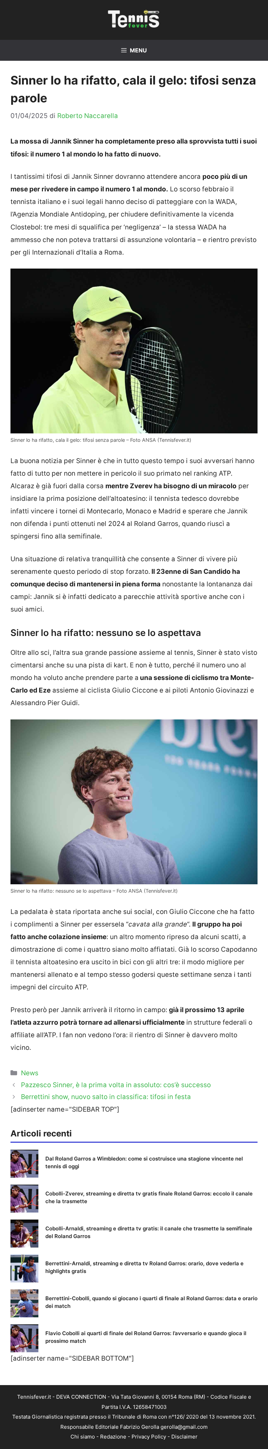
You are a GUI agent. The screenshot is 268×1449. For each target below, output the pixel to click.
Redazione (113, 1436)
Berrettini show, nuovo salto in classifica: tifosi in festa (106, 1097)
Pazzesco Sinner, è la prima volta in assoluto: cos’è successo (116, 1085)
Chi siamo (82, 1436)
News (29, 1073)
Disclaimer (184, 1436)
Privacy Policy (149, 1436)
